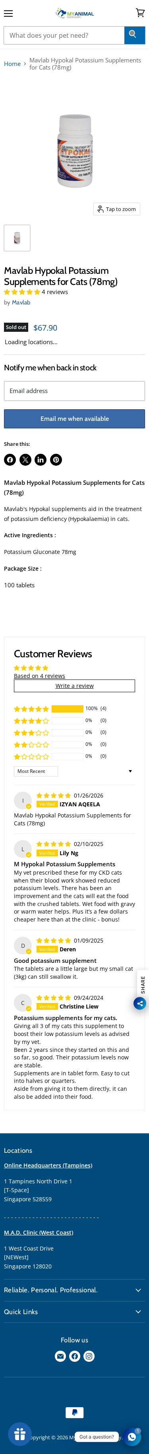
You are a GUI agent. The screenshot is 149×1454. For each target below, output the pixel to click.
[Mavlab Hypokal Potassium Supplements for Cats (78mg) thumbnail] (17, 238)
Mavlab (21, 302)
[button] (23, 292)
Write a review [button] (75, 685)
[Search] (134, 35)
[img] (54, 795)
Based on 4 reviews (39, 676)
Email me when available (75, 418)
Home (12, 63)
